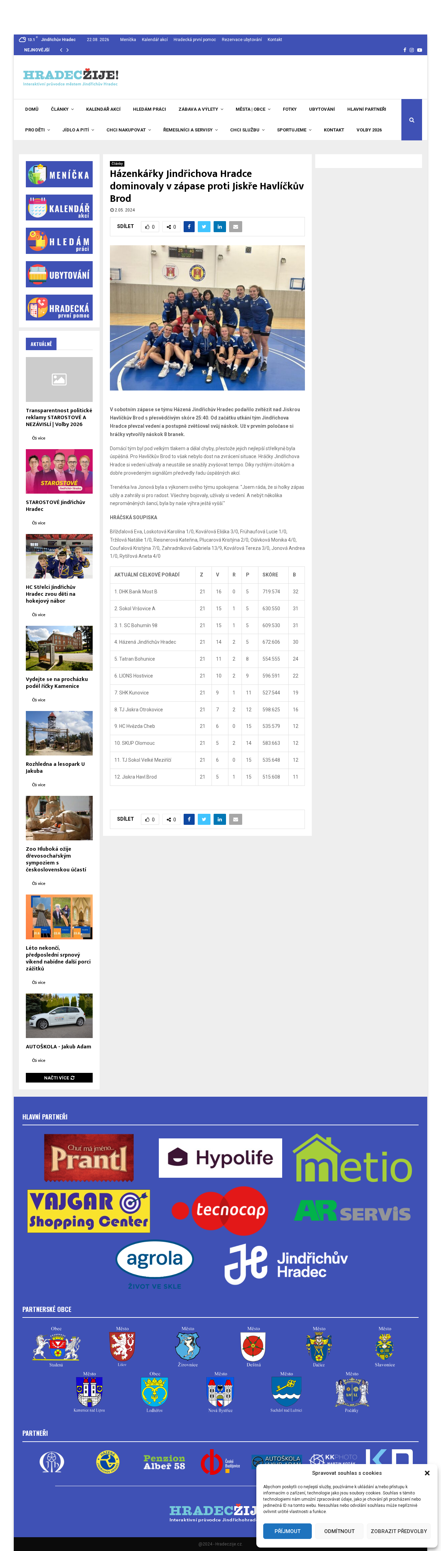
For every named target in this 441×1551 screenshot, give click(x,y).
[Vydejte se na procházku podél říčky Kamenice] (59, 648)
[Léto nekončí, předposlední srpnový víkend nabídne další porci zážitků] (59, 917)
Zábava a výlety (198, 109)
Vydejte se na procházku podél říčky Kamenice (57, 683)
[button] (427, 1473)
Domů (32, 109)
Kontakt (275, 39)
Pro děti (35, 129)
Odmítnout (339, 1531)
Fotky (290, 109)
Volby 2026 (369, 129)
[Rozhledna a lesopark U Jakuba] (59, 733)
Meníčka (128, 39)
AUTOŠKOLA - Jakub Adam (58, 1046)
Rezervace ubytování (242, 39)
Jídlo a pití (75, 129)
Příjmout (287, 1531)
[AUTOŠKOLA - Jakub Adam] (59, 1016)
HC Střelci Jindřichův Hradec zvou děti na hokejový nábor (50, 594)
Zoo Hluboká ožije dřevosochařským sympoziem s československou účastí (56, 859)
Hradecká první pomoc (195, 39)
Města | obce (250, 109)
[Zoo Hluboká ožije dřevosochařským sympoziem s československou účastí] (59, 818)
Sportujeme (291, 129)
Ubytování (322, 109)
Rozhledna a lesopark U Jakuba (55, 768)
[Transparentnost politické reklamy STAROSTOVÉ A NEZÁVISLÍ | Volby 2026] (59, 379)
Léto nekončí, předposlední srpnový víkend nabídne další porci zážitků (58, 959)
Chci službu (244, 129)
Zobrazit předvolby (399, 1531)
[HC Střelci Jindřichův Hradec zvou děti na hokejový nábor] (59, 556)
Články (60, 109)
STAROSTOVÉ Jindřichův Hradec (55, 506)
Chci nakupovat (126, 129)
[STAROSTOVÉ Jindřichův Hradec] (59, 471)
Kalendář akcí (155, 39)
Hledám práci (149, 109)
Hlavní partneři (366, 109)
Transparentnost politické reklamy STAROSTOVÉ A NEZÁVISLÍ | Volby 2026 (59, 417)
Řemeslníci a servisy (188, 129)
